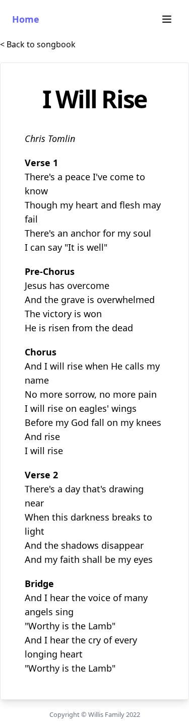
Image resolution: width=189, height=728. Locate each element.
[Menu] (167, 19)
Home (25, 19)
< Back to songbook (38, 44)
